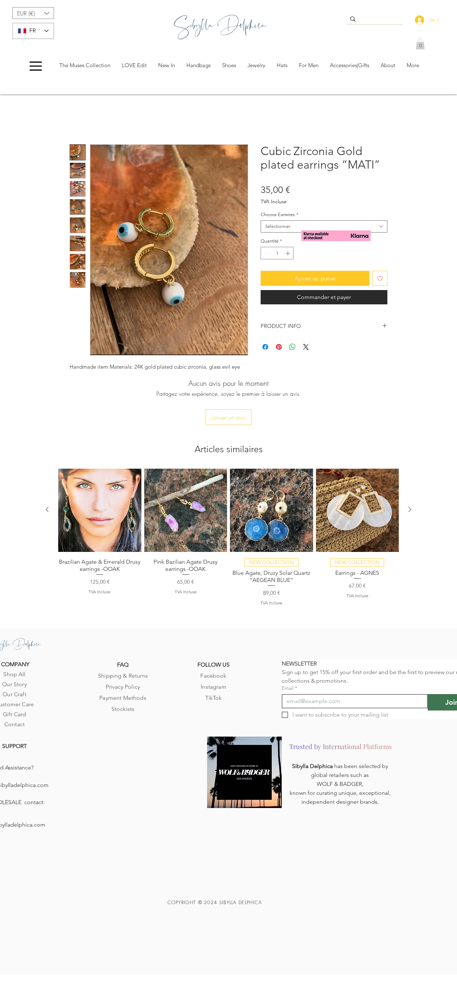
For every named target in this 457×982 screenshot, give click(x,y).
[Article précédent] (47, 463)
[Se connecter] (418, 20)
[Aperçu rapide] (99, 464)
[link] (420, 43)
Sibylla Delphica (313, 720)
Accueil (78, 120)
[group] (228, 491)
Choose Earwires (279, 216)
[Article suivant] (410, 463)
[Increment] (288, 255)
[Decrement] (266, 255)
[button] (33, 13)
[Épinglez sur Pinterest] (279, 348)
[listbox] (33, 13)
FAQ (123, 618)
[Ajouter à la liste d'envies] (379, 279)
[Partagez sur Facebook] (265, 348)
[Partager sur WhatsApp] (292, 348)
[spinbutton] (277, 255)
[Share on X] (306, 348)
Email (289, 642)
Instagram (213, 640)
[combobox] (324, 228)
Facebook (213, 629)
